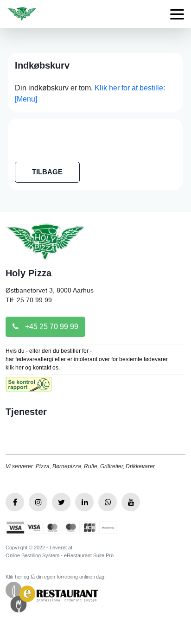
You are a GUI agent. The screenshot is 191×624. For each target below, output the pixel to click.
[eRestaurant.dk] (52, 596)
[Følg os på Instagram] (38, 502)
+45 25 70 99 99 (50, 327)
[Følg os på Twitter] (61, 502)
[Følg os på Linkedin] (84, 502)
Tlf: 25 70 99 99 (29, 300)
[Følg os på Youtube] (130, 502)
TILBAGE (47, 172)
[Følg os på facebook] (15, 502)
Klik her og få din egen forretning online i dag (55, 576)
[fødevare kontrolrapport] (28, 387)
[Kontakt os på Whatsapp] (107, 502)
